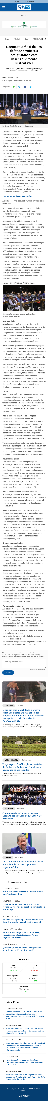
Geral (7, 39)
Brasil (27, 39)
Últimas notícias (17, 882)
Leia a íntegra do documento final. (18, 196)
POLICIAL (17, 39)
